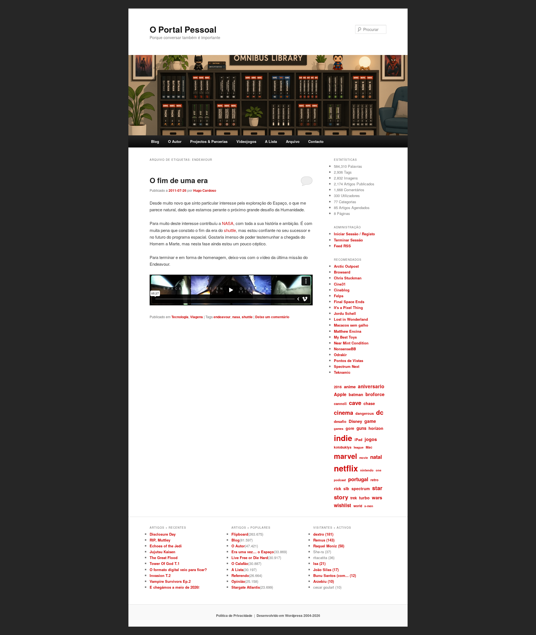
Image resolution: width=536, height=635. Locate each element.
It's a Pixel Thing (348, 307)
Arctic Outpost (346, 266)
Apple (340, 394)
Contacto (316, 141)
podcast (340, 480)
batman (356, 394)
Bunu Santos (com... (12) (334, 575)
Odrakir (340, 354)
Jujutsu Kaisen (162, 551)
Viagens (196, 316)
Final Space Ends (349, 301)
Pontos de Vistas (348, 360)
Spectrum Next (346, 366)
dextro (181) (323, 534)
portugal (358, 479)
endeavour (222, 316)
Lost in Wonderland (351, 319)
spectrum (360, 488)
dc (380, 412)
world (357, 505)
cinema (343, 412)
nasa (236, 316)
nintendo (367, 470)
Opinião (238, 581)
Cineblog (342, 290)
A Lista (271, 141)
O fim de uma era (179, 180)
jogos (371, 439)
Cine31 (340, 284)
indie (343, 438)
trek (353, 497)
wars (377, 497)
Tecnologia (179, 316)
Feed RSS (342, 245)
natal (376, 457)
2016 (338, 386)
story (341, 497)
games (338, 428)
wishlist (342, 505)
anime (350, 387)
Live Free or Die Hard (249, 557)
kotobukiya (342, 447)
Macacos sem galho (351, 325)
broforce (374, 394)
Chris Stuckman (348, 278)
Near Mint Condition (351, 343)
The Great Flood (164, 557)
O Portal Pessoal (183, 29)
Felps (338, 295)
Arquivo (293, 141)
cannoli (340, 403)
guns (361, 428)
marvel (345, 456)
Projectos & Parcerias (209, 141)
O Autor (174, 141)
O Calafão (239, 563)
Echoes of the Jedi (166, 545)
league (358, 447)
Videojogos (246, 141)
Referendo (240, 575)
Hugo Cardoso (204, 190)
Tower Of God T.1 (165, 563)
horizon (375, 428)
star (377, 488)
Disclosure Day (163, 534)
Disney (355, 421)
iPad (358, 439)
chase (369, 403)
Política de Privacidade (234, 615)
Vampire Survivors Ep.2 (170, 581)
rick (337, 488)
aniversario (371, 386)
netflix (346, 468)
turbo (364, 497)
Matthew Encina (347, 331)
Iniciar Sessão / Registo (354, 233)
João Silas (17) (326, 569)
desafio (340, 421)
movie (363, 458)
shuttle (230, 230)
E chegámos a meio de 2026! (174, 587)
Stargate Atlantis (245, 587)
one (378, 470)
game (370, 421)
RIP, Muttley (160, 540)
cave (355, 403)
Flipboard (239, 534)
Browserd (342, 272)
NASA (227, 223)
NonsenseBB (345, 348)
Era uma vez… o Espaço (252, 551)
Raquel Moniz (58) (328, 545)
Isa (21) (319, 563)
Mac (369, 447)
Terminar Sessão (348, 240)
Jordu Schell (345, 313)
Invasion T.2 (160, 575)
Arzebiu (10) (323, 581)
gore (350, 428)
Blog (155, 141)
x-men (368, 506)
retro (374, 479)
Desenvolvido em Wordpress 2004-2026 (288, 615)
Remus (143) (323, 540)
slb (346, 488)
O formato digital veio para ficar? (178, 569)
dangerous (364, 413)
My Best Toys (345, 337)
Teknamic (342, 372)
